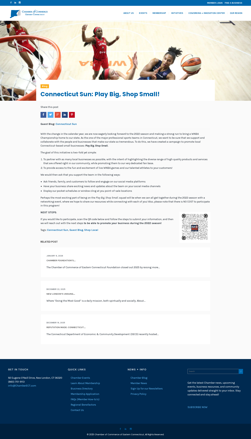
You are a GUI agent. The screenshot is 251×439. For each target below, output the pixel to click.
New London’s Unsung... (60, 293)
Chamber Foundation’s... (61, 260)
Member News (139, 383)
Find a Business (233, 3)
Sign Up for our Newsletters (147, 388)
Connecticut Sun (66, 124)
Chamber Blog (139, 377)
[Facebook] (11, 3)
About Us (128, 13)
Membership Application (85, 394)
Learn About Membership (85, 383)
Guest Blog (76, 230)
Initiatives (177, 13)
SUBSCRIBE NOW (197, 407)
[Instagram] (19, 3)
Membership (159, 13)
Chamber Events (80, 377)
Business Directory (82, 388)
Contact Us (77, 410)
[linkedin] (15, 3)
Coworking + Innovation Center (206, 13)
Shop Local (91, 230)
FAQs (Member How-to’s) (85, 399)
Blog (44, 86)
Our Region (236, 13)
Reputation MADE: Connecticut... (66, 327)
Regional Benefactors (83, 404)
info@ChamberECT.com (22, 385)
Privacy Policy (138, 394)
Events (143, 13)
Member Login (215, 3)
